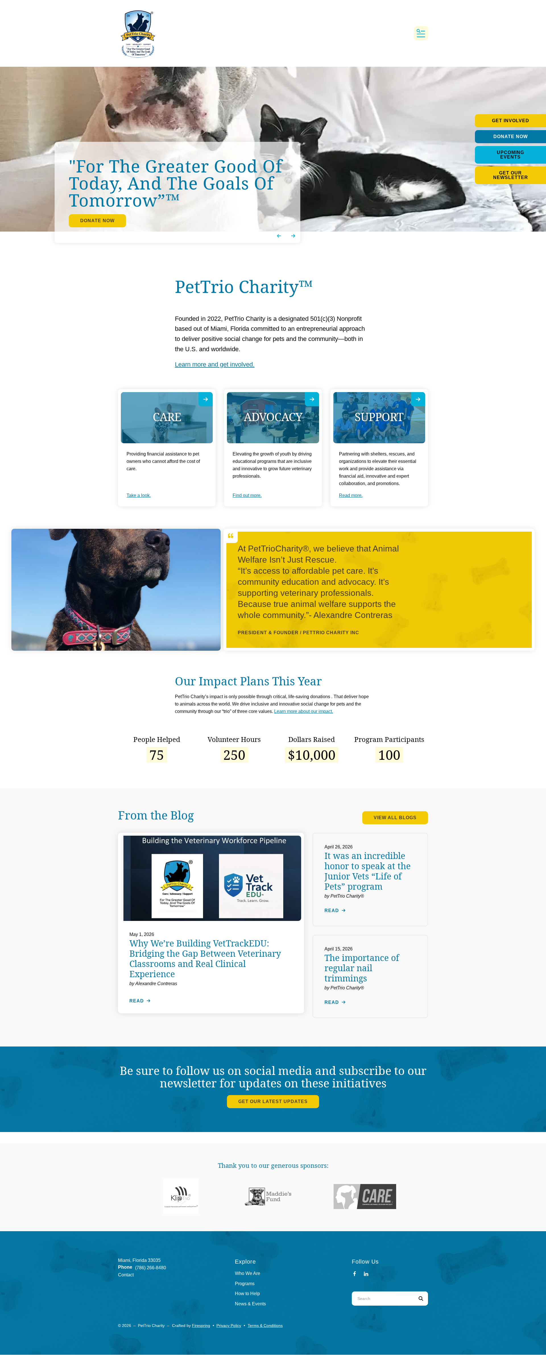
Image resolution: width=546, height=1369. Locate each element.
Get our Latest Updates (273, 1101)
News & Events (250, 1303)
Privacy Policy (228, 1325)
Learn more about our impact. (303, 711)
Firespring (201, 1325)
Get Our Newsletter (510, 175)
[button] (421, 33)
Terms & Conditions (265, 1325)
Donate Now (510, 136)
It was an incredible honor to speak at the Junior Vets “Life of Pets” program (367, 871)
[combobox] (383, 1298)
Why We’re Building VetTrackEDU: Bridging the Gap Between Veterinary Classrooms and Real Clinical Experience (205, 958)
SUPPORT (379, 417)
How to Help (247, 1293)
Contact (126, 1274)
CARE (167, 417)
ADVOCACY (273, 417)
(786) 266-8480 (150, 1267)
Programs (245, 1283)
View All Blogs (395, 817)
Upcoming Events (510, 154)
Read (136, 1000)
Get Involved (510, 120)
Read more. (351, 495)
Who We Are (247, 1273)
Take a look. (139, 495)
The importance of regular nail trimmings (361, 968)
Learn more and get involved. (215, 364)
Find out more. (247, 495)
